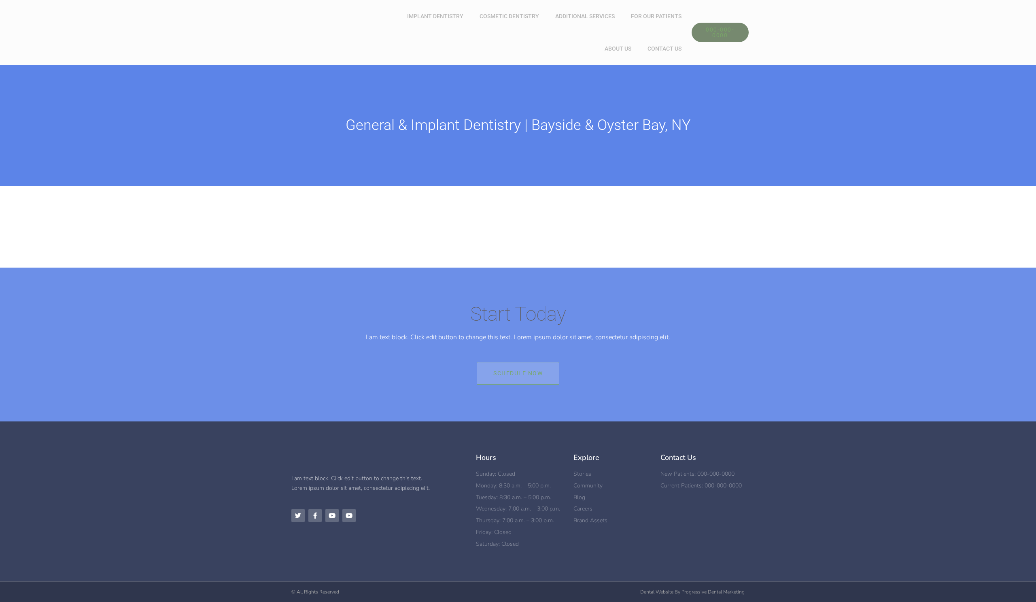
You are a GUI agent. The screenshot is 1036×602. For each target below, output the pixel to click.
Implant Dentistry (435, 16)
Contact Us (664, 48)
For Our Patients (656, 16)
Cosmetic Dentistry (509, 16)
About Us (618, 48)
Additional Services (585, 16)
